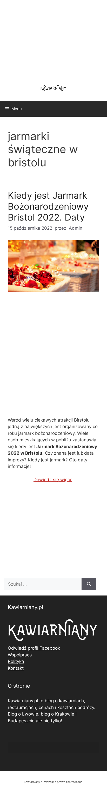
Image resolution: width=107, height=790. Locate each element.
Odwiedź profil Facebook (34, 648)
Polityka (16, 661)
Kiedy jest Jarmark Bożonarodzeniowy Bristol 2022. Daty (48, 206)
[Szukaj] (89, 584)
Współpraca (20, 654)
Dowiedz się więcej (53, 479)
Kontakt (16, 668)
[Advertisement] (53, 359)
